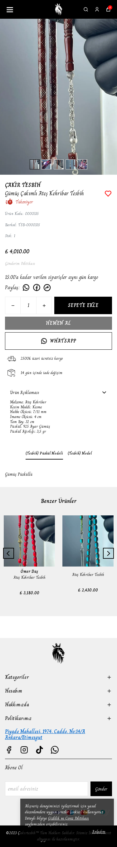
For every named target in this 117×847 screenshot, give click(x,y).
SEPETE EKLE (83, 305)
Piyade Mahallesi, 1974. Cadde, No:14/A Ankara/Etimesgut (45, 734)
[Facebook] (9, 750)
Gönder (101, 789)
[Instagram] (24, 750)
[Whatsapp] (55, 750)
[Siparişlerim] (97, 9)
